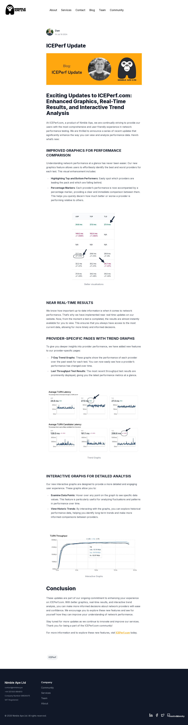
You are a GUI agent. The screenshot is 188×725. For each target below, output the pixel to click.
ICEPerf (52, 657)
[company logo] (16, 9)
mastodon (174, 716)
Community (117, 10)
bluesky (180, 716)
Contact (80, 10)
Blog (92, 10)
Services (66, 10)
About (53, 10)
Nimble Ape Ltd (15, 682)
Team (102, 10)
